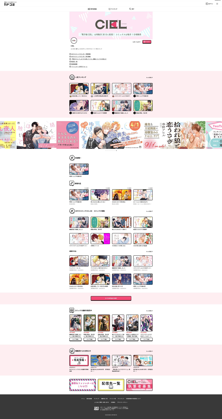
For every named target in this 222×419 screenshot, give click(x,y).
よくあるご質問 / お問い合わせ (101, 402)
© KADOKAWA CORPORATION (111, 415)
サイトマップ (121, 398)
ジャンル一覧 (113, 398)
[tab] (105, 150)
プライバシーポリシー (122, 402)
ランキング (96, 398)
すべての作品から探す (111, 298)
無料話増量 (89, 398)
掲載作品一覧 (104, 398)
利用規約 (113, 402)
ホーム (83, 398)
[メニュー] (217, 3)
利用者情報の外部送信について (133, 398)
